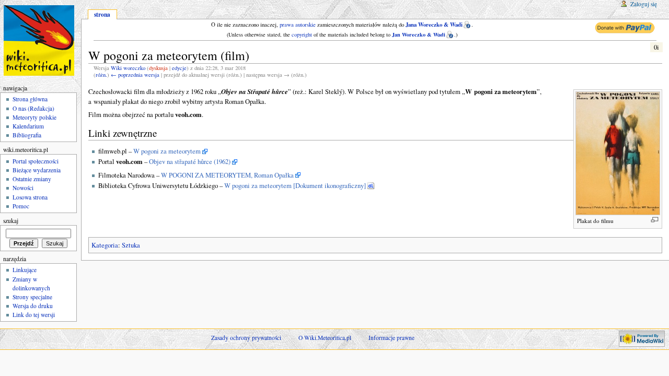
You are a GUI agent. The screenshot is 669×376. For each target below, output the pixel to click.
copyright (302, 34)
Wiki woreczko (128, 68)
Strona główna (30, 99)
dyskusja (158, 68)
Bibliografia (27, 135)
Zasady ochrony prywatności (246, 338)
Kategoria (104, 245)
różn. (101, 74)
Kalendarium (28, 126)
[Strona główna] (40, 40)
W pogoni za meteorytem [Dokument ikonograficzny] (295, 185)
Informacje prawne (391, 338)
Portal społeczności (36, 161)
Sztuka (131, 245)
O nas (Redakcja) (33, 108)
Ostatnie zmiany (32, 179)
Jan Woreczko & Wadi (418, 34)
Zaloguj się (643, 4)
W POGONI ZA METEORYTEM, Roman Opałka (227, 175)
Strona (102, 14)
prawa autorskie (298, 24)
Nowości (23, 188)
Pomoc (21, 206)
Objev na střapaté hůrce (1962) (189, 161)
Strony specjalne (32, 297)
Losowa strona (30, 197)
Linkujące (25, 270)
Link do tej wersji (34, 315)
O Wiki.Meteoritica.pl (324, 338)
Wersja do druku (33, 306)
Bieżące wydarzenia (37, 170)
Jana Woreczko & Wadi (434, 24)
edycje (179, 68)
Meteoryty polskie (34, 117)
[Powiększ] (655, 219)
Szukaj (10, 221)
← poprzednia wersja (135, 74)
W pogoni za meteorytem (167, 151)
